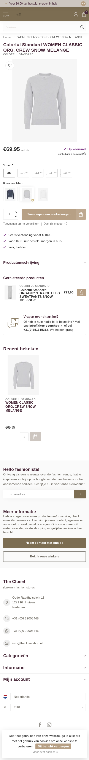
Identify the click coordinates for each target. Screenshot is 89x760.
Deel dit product (54, 223)
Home (7, 37)
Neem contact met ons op (45, 542)
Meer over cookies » (45, 751)
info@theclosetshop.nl (46, 325)
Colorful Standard (18, 54)
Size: (8, 165)
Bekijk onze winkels (44, 556)
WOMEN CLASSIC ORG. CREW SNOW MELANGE (50, 37)
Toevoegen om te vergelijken (21, 223)
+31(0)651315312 (36, 329)
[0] (84, 14)
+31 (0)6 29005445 (25, 618)
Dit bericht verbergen (53, 746)
